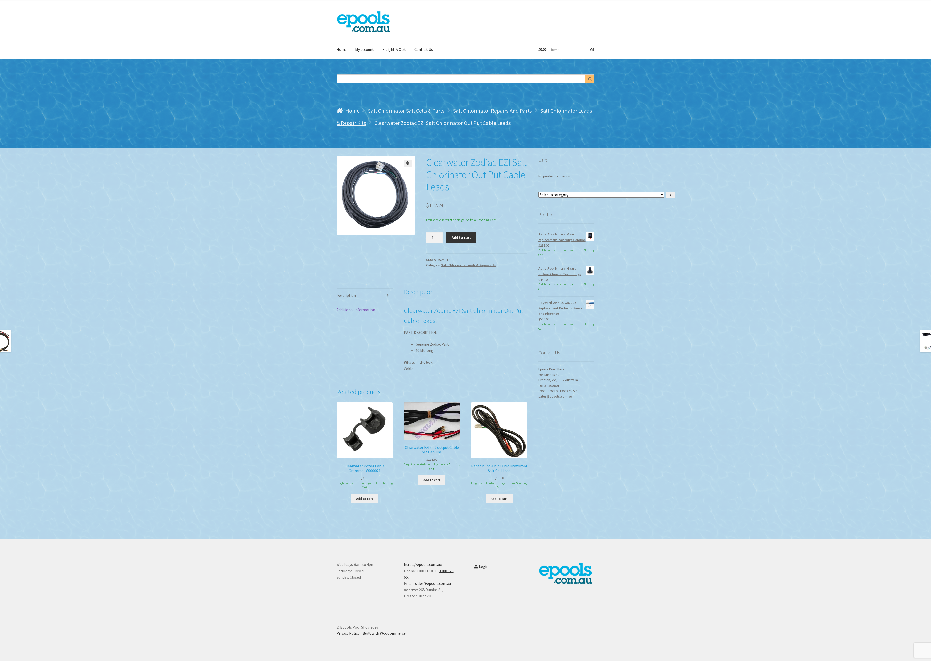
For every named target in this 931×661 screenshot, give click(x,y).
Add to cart (461, 237)
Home (342, 49)
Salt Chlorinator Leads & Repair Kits (468, 265)
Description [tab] (346, 295)
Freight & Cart (394, 49)
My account (364, 49)
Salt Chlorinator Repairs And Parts (492, 110)
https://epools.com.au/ (423, 564)
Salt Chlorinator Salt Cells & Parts (406, 110)
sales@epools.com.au (555, 396)
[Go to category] (670, 195)
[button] (408, 163)
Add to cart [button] (364, 498)
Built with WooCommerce (384, 633)
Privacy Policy (348, 633)
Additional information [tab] (356, 309)
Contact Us (423, 49)
